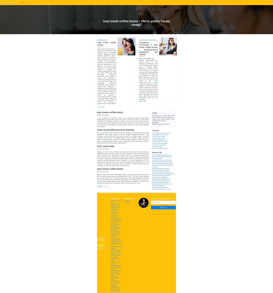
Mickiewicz (106, 152)
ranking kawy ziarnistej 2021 (160, 134)
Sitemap (127, 200)
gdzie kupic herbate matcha (159, 148)
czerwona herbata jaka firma (160, 140)
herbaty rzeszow (115, 207)
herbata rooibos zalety (158, 138)
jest (140, 181)
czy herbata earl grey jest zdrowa (161, 133)
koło (113, 152)
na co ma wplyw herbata (159, 136)
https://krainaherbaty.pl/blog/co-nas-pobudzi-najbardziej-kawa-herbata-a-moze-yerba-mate (162, 156)
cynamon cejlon (115, 238)
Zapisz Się (163, 207)
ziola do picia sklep (116, 219)
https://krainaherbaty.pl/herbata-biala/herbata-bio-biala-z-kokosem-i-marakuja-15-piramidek (162, 183)
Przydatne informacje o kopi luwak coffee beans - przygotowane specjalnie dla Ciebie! (148, 48)
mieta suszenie (115, 280)
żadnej (105, 138)
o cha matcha (114, 216)
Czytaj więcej (101, 107)
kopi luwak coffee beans (9, 2)
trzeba (156, 89)
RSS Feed (127, 202)
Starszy (100, 186)
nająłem (111, 134)
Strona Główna (23, 2)
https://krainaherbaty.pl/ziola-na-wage (162, 163)
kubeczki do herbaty (116, 253)
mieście (156, 80)
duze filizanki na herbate (158, 145)
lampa (124, 118)
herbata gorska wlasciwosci (159, 141)
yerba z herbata (115, 217)
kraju (136, 121)
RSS (29, 2)
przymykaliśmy (145, 179)
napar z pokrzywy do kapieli (160, 143)
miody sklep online (157, 146)
